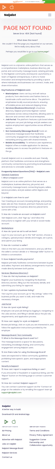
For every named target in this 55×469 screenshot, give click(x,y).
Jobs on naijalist (9, 444)
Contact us (7, 457)
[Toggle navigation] (50, 15)
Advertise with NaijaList (12, 439)
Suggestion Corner (38, 439)
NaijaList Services (9, 452)
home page (43, 51)
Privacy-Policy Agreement (41, 435)
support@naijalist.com (11, 392)
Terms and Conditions (39, 430)
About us (6, 435)
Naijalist (10, 15)
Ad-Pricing (6, 430)
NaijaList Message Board (12, 448)
